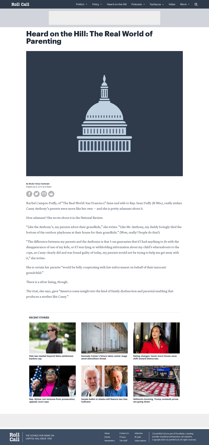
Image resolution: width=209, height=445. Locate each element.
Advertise (139, 433)
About (107, 433)
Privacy (122, 437)
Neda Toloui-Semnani (39, 184)
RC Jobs (138, 437)
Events (107, 437)
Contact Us (124, 433)
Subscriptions (140, 440)
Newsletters (109, 440)
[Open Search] (196, 4)
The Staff (123, 440)
